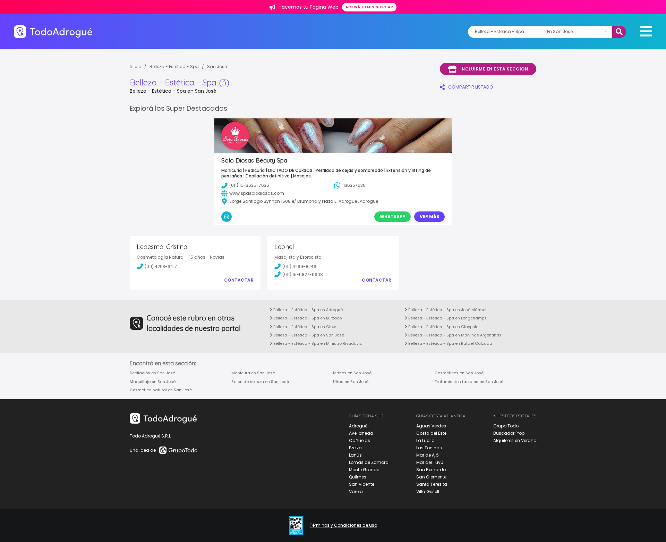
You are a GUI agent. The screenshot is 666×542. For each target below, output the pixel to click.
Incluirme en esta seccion (494, 69)
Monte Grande (364, 470)
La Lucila (425, 440)
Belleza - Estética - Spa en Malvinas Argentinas (454, 335)
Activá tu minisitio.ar (369, 7)
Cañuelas (359, 440)
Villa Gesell (427, 491)
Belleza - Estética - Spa (174, 66)
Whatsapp (392, 216)
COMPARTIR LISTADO (470, 87)
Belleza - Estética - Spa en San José (308, 335)
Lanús (355, 455)
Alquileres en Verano (514, 440)
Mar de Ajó (427, 455)
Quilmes (357, 477)
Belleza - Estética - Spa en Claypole (442, 327)
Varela (356, 491)
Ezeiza (355, 448)
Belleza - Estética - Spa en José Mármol (446, 309)
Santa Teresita (431, 484)
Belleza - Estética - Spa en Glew (304, 327)
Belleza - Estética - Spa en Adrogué (307, 309)
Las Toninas (429, 448)
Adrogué (358, 426)
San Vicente (361, 484)
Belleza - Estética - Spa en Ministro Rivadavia (317, 343)
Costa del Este (431, 433)
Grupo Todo (506, 426)
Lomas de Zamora (368, 462)
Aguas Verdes (431, 426)
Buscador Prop (508, 433)
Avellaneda (361, 433)
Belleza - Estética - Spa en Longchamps (447, 318)
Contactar (239, 280)
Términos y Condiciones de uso (343, 525)
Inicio (135, 66)
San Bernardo (431, 470)
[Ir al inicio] (53, 31)
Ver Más (429, 216)
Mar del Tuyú (429, 462)
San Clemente (431, 477)
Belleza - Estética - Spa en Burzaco (307, 318)
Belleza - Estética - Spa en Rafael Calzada (449, 343)
